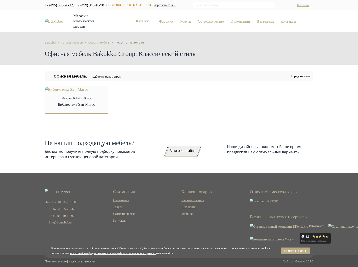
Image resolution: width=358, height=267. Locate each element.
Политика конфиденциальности (70, 261)
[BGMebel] (54, 21)
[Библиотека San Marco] (66, 88)
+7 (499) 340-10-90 (90, 5)
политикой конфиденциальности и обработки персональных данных (113, 253)
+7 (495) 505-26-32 (59, 5)
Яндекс (289, 239)
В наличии (265, 21)
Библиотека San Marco (76, 104)
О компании (240, 21)
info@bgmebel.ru (60, 222)
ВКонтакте (316, 226)
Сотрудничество (211, 21)
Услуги (185, 21)
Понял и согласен (295, 251)
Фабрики (166, 21)
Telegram (271, 201)
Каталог (143, 21)
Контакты (288, 21)
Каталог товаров (192, 200)
